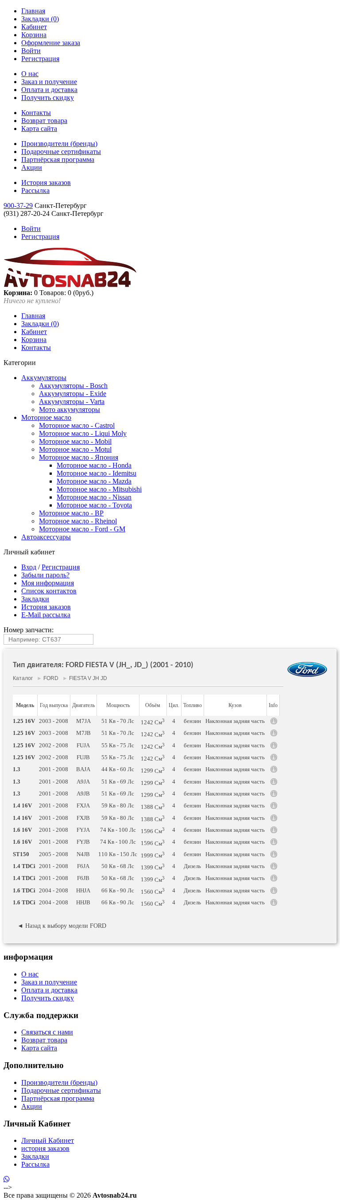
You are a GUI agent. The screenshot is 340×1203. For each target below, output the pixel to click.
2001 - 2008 (53, 769)
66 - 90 (117, 890)
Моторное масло (46, 417)
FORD (50, 678)
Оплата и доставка (49, 89)
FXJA (83, 805)
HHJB (83, 902)
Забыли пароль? (45, 575)
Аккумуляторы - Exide (72, 393)
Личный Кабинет (47, 1140)
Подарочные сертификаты (61, 151)
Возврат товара (44, 120)
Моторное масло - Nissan (94, 497)
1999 (153, 855)
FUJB (83, 757)
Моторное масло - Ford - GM (82, 529)
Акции (31, 167)
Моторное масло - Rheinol (78, 521)
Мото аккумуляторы (69, 409)
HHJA (83, 890)
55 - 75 (117, 745)
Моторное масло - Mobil (75, 441)
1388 (153, 806)
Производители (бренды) (59, 143)
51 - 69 (117, 781)
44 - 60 (117, 769)
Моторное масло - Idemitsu (96, 473)
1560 (153, 891)
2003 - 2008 (53, 721)
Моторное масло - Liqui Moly (83, 433)
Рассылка (35, 190)
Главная (33, 11)
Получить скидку (47, 97)
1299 (153, 770)
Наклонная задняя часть (235, 721)
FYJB (83, 841)
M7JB (83, 733)
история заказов (45, 1148)
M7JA (83, 721)
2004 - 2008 (53, 890)
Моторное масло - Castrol (77, 425)
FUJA (83, 745)
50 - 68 (117, 866)
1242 (153, 722)
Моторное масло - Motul (75, 449)
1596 (153, 830)
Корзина (33, 34)
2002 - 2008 (53, 745)
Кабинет (34, 27)
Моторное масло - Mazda (94, 481)
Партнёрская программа (57, 159)
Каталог (23, 678)
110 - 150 (117, 854)
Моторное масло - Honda (94, 465)
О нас (30, 73)
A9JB (83, 793)
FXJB (83, 818)
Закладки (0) (40, 19)
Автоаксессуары (46, 537)
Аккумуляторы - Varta (71, 401)
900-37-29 (18, 205)
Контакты (36, 112)
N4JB (83, 854)
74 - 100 (118, 829)
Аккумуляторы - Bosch (73, 385)
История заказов (46, 182)
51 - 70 (117, 721)
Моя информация (47, 583)
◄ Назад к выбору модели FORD (61, 925)
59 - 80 (117, 805)
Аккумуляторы (43, 377)
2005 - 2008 (53, 854)
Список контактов (49, 591)
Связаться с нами (47, 1032)
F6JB (83, 878)
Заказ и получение (49, 81)
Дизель (192, 866)
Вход (28, 567)
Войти (31, 50)
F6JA (83, 866)
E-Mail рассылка (45, 615)
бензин (192, 721)
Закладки (35, 599)
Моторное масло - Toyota (94, 505)
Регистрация (40, 58)
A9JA (83, 781)
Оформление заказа (50, 42)
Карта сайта (39, 128)
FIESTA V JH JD (88, 678)
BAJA (83, 769)
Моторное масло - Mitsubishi (99, 489)
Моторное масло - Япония (78, 457)
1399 (153, 867)
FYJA (83, 829)
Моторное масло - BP (71, 513)
